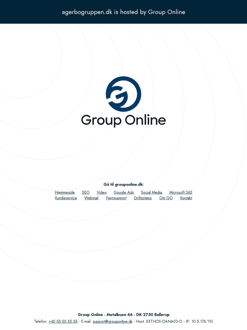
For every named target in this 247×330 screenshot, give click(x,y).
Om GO (166, 198)
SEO (85, 192)
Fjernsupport (116, 198)
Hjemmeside (65, 192)
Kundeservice (66, 198)
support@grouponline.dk (112, 321)
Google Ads (124, 192)
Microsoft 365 (180, 192)
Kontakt (186, 198)
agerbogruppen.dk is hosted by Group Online (123, 11)
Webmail (91, 198)
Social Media (151, 192)
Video (102, 192)
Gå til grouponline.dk (123, 184)
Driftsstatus (143, 198)
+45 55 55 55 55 (63, 321)
